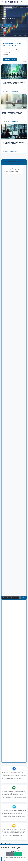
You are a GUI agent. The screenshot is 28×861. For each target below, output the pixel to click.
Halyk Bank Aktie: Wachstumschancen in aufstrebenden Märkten (14, 83)
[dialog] (14, 851)
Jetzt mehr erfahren (10, 59)
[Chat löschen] (20, 597)
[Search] (22, 2)
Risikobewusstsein (14, 121)
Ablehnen (10, 854)
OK (18, 854)
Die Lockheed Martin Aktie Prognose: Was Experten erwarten (13, 142)
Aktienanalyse (14, 151)
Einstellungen (13, 851)
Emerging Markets (14, 91)
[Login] (26, 2)
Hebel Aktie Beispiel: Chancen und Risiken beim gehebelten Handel (12, 112)
